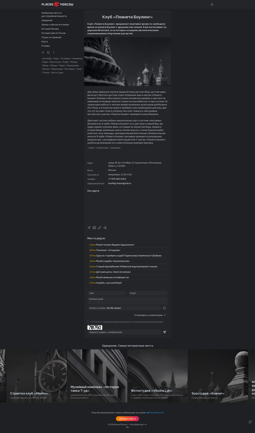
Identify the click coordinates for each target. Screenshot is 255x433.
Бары (56, 58)
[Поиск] (48, 52)
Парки (62, 65)
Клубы (66, 62)
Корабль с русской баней (106, 282)
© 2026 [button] (127, 424)
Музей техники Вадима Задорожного (112, 244)
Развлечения (57, 69)
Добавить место (127, 418)
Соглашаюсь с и (127, 321)
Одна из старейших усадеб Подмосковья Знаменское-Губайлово (126, 255)
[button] (89, 227)
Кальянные (77, 58)
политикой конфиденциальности (118, 321)
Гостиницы (65, 58)
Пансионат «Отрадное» (105, 250)
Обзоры (54, 65)
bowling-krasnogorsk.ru (119, 183)
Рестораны (70, 69)
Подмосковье (73, 65)
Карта (44, 41)
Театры (46, 72)
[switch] (165, 315)
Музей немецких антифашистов (109, 277)
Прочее (46, 69)
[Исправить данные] (99, 227)
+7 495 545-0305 (117, 179)
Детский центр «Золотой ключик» (110, 272)
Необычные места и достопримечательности (54, 14)
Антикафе (47, 58)
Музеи (45, 65)
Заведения (46, 20)
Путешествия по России (53, 33)
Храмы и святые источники (55, 24)
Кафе (45, 62)
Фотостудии (57, 72)
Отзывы (45, 45)
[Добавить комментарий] (250, 421)
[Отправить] (164, 332)
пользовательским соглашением (148, 321)
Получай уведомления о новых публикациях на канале (127, 412)
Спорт (79, 69)
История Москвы (50, 28)
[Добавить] (43, 52)
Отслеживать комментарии (148, 315)
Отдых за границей (51, 37)
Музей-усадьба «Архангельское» (110, 261)
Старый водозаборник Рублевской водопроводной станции (123, 266)
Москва (74, 62)
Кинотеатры (55, 62)
